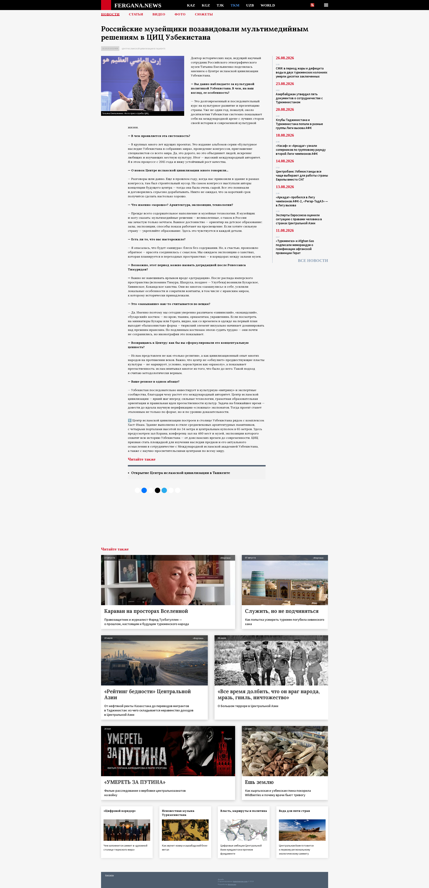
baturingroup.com (240, 881)
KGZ (206, 5)
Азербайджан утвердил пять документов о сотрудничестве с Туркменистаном (299, 98)
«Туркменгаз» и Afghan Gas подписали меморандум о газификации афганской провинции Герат (295, 247)
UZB (250, 5)
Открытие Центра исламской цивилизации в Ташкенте (180, 473)
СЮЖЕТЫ (204, 14)
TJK (220, 5)
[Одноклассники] (151, 490)
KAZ (191, 5)
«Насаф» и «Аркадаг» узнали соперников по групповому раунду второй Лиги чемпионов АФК (301, 150)
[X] (137, 490)
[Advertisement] (214, 522)
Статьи (136, 14)
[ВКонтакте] (144, 490)
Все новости (313, 260)
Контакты (109, 875)
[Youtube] (177, 490)
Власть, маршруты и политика (243, 811)
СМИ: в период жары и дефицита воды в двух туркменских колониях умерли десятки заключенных (301, 72)
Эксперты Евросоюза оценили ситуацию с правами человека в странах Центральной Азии (299, 219)
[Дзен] (157, 490)
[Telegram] (164, 490)
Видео (158, 14)
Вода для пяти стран (294, 811)
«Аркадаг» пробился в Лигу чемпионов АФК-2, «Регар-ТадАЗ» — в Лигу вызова (302, 201)
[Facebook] (171, 490)
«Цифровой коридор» (120, 811)
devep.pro (232, 884)
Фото (180, 14)
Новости (110, 14)
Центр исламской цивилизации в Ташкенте (143, 48)
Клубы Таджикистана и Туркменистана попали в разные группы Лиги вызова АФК (299, 124)
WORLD (268, 5)
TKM (235, 5)
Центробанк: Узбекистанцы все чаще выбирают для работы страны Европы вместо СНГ (302, 175)
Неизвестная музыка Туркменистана (178, 813)
